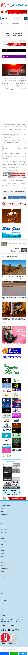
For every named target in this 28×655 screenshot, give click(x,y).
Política (2, 579)
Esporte (2, 559)
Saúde (2, 582)
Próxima (17, 248)
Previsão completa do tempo (6, 609)
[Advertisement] (14, 108)
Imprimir (20, 40)
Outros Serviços (4, 514)
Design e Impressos (4, 529)
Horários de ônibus (4, 600)
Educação (2, 556)
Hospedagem (3, 532)
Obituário (2, 597)
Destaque (7, 39)
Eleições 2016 (3, 562)
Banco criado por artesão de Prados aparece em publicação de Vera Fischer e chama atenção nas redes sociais (13, 319)
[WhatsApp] (14, 653)
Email (25, 40)
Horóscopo (3, 606)
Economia (3, 553)
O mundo (2, 571)
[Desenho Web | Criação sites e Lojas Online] (9, 638)
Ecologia (2, 550)
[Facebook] (4, 653)
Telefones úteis (3, 603)
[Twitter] (23, 653)
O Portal (2, 508)
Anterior (11, 242)
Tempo (2, 585)
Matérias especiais (4, 568)
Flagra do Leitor (12, 39)
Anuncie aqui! (3, 511)
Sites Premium (3, 523)
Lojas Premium (3, 526)
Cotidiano (3, 544)
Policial (17, 39)
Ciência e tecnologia (5, 541)
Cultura (2, 547)
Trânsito (2, 588)
